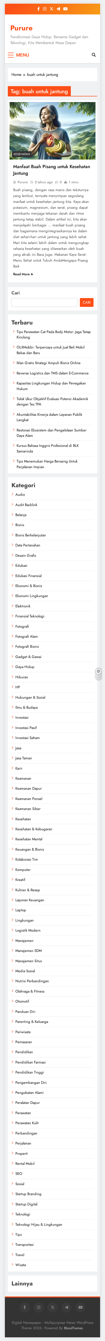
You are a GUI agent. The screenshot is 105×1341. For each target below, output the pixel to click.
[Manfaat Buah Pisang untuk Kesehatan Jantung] (52, 131)
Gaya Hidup (24, 667)
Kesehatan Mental (28, 839)
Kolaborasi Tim (26, 859)
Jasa (18, 748)
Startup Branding (28, 1194)
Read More (21, 274)
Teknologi (22, 1214)
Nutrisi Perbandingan (32, 981)
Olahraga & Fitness (29, 991)
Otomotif (22, 1001)
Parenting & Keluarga (31, 1021)
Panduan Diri (25, 1011)
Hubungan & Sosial (30, 697)
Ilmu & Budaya (26, 707)
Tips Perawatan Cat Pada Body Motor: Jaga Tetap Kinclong (54, 334)
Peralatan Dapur (27, 1102)
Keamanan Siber (28, 808)
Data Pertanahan (27, 545)
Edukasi (21, 565)
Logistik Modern (28, 930)
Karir (18, 768)
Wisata (20, 1265)
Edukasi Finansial (28, 575)
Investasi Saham (27, 737)
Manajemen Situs (28, 961)
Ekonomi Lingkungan (31, 596)
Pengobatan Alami (29, 1092)
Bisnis (19, 525)
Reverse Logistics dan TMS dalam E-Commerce (53, 373)
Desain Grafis (25, 555)
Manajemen (24, 940)
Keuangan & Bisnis (29, 849)
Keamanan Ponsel (28, 798)
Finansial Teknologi (29, 616)
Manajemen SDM (28, 950)
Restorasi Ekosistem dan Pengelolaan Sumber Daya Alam (51, 433)
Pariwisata (23, 1032)
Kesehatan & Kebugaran (33, 829)
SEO (18, 1173)
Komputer (23, 869)
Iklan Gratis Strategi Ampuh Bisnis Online (49, 363)
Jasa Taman (23, 758)
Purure (21, 28)
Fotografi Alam (26, 636)
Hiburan (21, 677)
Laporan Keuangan (29, 900)
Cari (15, 293)
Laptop (20, 910)
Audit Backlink (26, 505)
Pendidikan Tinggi (29, 1072)
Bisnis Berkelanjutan (30, 535)
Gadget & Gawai (28, 656)
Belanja (20, 515)
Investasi (22, 717)
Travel (19, 1255)
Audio (20, 494)
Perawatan (23, 1113)
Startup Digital (26, 1204)
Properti (21, 1153)
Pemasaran (23, 1042)
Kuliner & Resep (27, 890)
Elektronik (23, 606)
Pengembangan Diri (31, 1082)
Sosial (19, 1184)
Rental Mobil (24, 1163)
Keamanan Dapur (28, 788)
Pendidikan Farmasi (30, 1062)
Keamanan (23, 778)
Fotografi (22, 626)
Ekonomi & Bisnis (28, 586)
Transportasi (24, 1244)
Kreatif (20, 879)
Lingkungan (24, 920)
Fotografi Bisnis (27, 646)
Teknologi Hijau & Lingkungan (38, 1224)
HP (17, 687)
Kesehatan (22, 154)
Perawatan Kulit (27, 1123)
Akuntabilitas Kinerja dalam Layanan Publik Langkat (49, 417)
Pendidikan (24, 1052)
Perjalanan (23, 1143)
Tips (18, 1234)
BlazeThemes (73, 1328)
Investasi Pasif (26, 727)
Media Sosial (25, 971)
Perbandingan (26, 1133)
